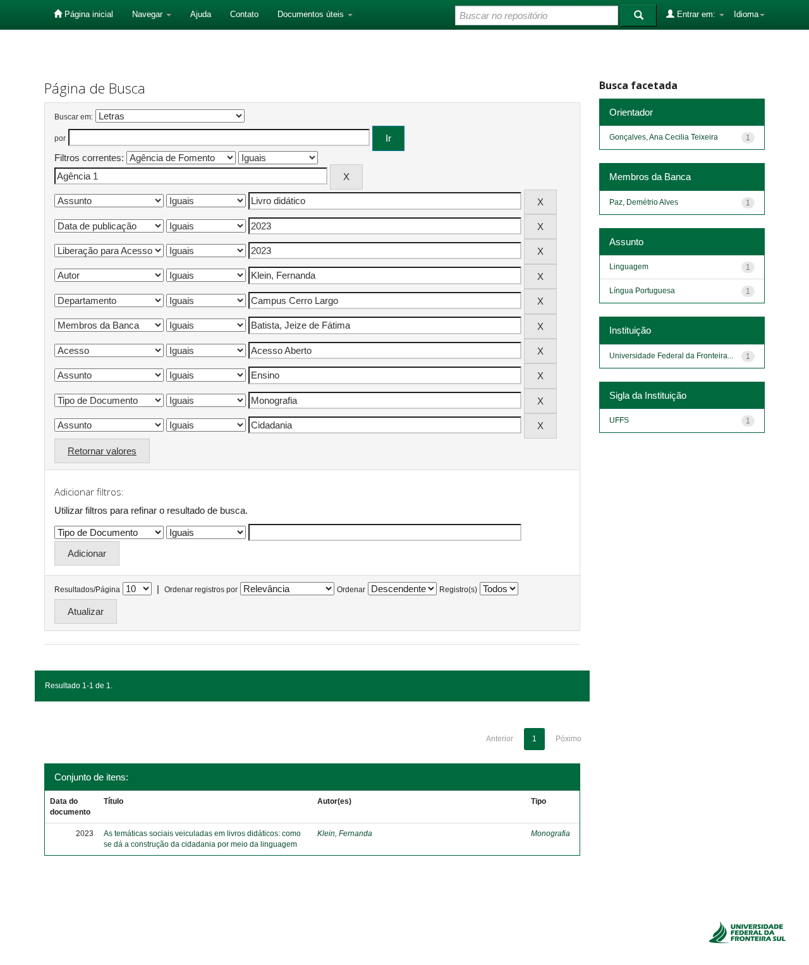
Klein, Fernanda (344, 833)
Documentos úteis (311, 14)
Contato (244, 14)
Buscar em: (73, 116)
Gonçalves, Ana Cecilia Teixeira (663, 137)
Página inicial (87, 14)
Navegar (148, 14)
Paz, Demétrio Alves (643, 202)
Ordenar (351, 589)
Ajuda (200, 14)
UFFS (619, 420)
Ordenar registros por (201, 589)
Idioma (746, 14)
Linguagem (628, 266)
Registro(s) (458, 589)
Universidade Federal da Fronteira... (671, 355)
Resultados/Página (87, 589)
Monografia (550, 833)
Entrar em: (696, 14)
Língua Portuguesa (642, 290)
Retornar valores (102, 451)
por (60, 138)
